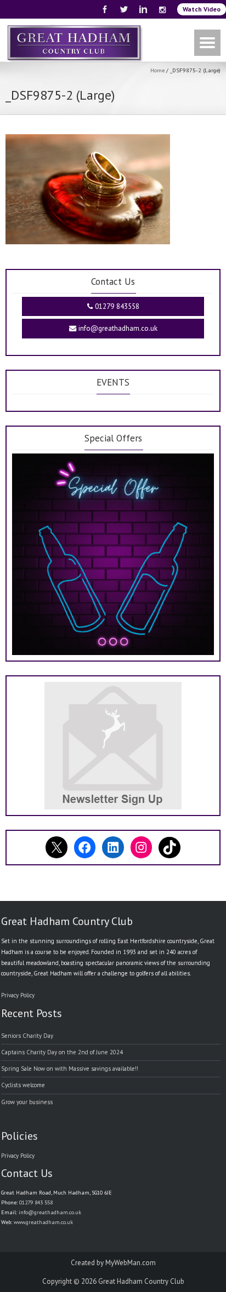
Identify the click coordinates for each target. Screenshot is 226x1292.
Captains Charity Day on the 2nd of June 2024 (62, 1052)
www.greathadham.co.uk (43, 1222)
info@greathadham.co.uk (116, 328)
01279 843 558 (36, 1202)
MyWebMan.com (130, 1262)
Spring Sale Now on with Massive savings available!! (69, 1068)
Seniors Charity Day (27, 1036)
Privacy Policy (18, 995)
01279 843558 (116, 306)
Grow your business (27, 1102)
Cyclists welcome (23, 1085)
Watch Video (202, 9)
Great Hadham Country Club (141, 1281)
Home (157, 70)
